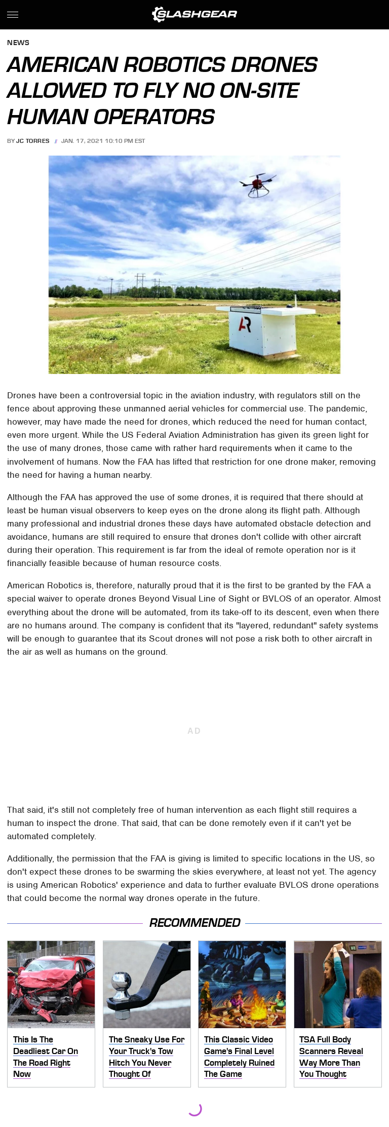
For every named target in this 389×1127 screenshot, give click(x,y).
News (18, 43)
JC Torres (33, 140)
